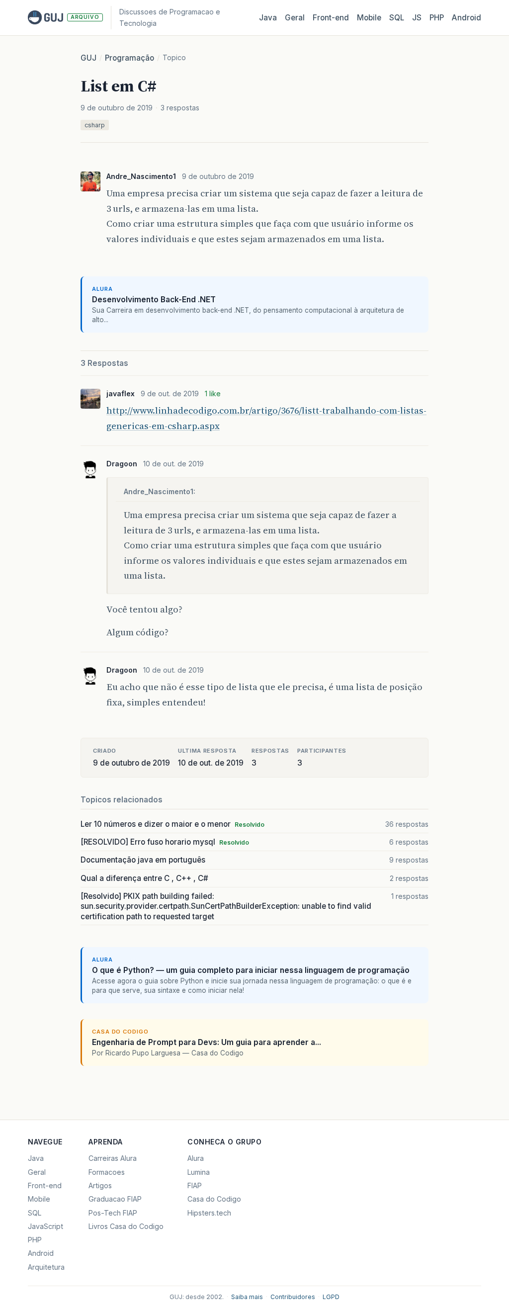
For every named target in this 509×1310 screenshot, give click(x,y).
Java (268, 17)
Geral (295, 17)
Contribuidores (292, 1297)
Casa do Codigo (214, 1199)
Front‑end (331, 17)
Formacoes (106, 1172)
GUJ (88, 58)
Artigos (100, 1185)
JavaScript (45, 1226)
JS (417, 17)
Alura (195, 1158)
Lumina (198, 1172)
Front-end (45, 1185)
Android (466, 17)
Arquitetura (46, 1267)
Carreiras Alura (112, 1158)
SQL (396, 17)
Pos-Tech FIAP (112, 1213)
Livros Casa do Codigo (126, 1226)
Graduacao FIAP (115, 1199)
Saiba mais (247, 1297)
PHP (436, 17)
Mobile (369, 17)
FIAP (194, 1185)
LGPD (331, 1297)
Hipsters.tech (209, 1213)
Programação (129, 58)
